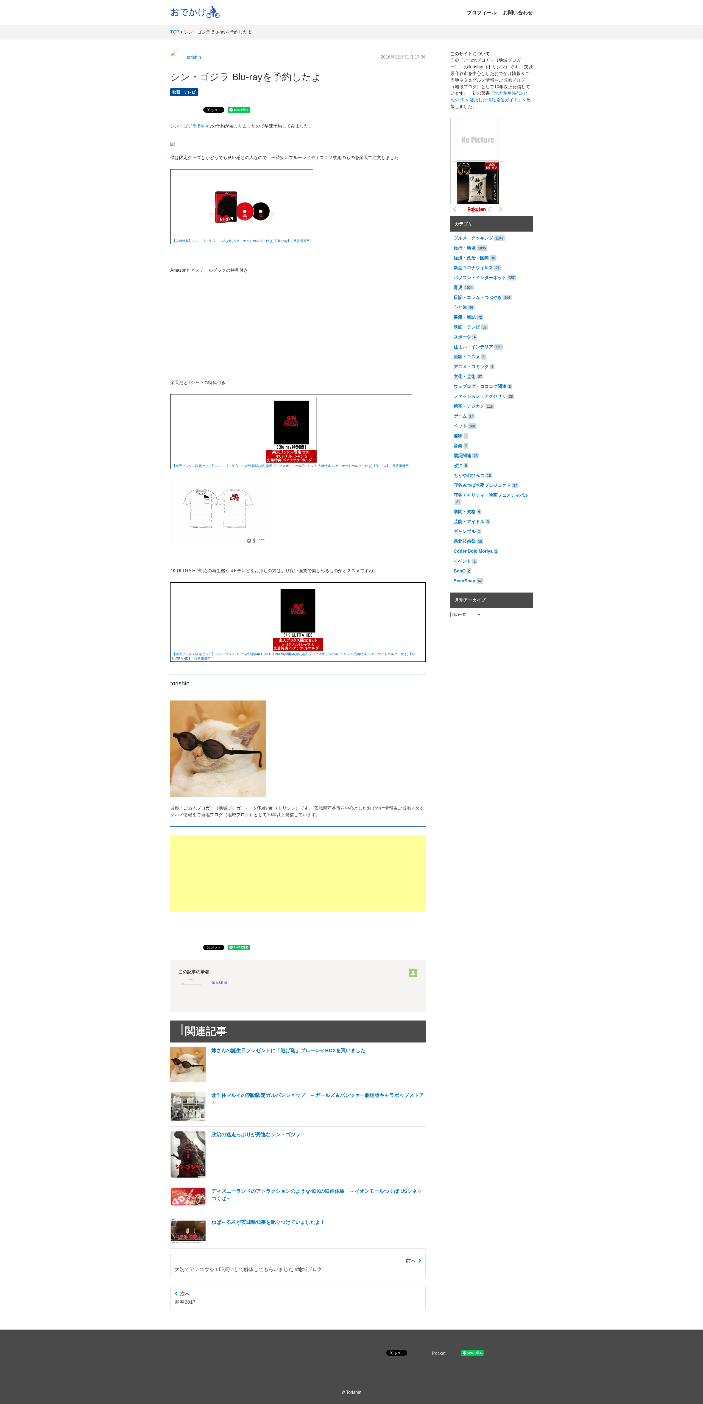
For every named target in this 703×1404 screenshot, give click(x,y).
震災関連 (462, 455)
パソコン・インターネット (480, 277)
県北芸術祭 (465, 541)
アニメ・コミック (471, 366)
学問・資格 (465, 511)
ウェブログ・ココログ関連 (480, 386)
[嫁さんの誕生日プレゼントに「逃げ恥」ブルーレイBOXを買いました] (268, 1080)
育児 (458, 287)
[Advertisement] (298, 873)
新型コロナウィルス (473, 267)
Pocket (438, 1353)
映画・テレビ (184, 92)
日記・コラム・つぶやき (478, 297)
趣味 (458, 435)
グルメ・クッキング (473, 238)
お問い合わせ (518, 12)
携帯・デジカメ (469, 406)
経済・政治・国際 (471, 257)
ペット (460, 426)
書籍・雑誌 (465, 317)
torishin (194, 57)
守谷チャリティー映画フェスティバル (491, 495)
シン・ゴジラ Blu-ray (191, 126)
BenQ (459, 571)
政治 (458, 465)
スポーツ (462, 337)
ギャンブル (465, 531)
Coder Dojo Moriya (473, 551)
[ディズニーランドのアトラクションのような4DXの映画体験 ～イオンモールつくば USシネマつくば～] (298, 1207)
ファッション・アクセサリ (480, 396)
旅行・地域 (465, 248)
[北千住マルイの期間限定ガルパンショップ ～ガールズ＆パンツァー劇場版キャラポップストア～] (298, 1120)
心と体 (460, 307)
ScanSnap (464, 581)
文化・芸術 (465, 376)
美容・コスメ (467, 356)
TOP (174, 32)
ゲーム (460, 416)
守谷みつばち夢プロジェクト (482, 485)
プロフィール (481, 12)
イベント (462, 561)
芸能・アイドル (469, 521)
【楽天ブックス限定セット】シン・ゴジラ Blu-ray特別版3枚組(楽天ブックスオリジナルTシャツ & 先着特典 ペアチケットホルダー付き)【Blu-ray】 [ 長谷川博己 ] (291, 466)
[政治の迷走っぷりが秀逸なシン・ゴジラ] (235, 1176)
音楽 (458, 445)
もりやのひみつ (469, 475)
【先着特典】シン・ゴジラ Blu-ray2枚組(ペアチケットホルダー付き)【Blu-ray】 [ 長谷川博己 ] (241, 241)
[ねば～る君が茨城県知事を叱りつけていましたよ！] (247, 1242)
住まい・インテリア (473, 346)
